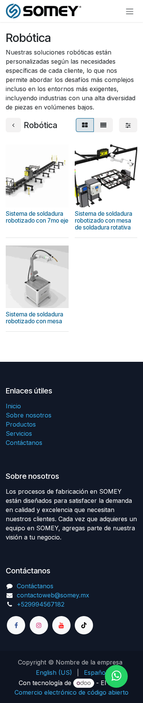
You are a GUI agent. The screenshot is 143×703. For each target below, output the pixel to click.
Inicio (13, 406)
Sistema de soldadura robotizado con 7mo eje (37, 217)
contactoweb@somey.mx (53, 595)
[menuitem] (54, 672)
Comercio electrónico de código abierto (71, 692)
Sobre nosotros (28, 415)
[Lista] (103, 125)
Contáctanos (24, 442)
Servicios (19, 433)
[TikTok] (84, 625)
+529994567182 (40, 604)
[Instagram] (39, 625)
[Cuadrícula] (85, 125)
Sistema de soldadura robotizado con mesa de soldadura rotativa (103, 220)
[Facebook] (16, 625)
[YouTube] (61, 625)
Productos (21, 424)
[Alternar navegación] (129, 11)
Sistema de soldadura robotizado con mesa (34, 318)
